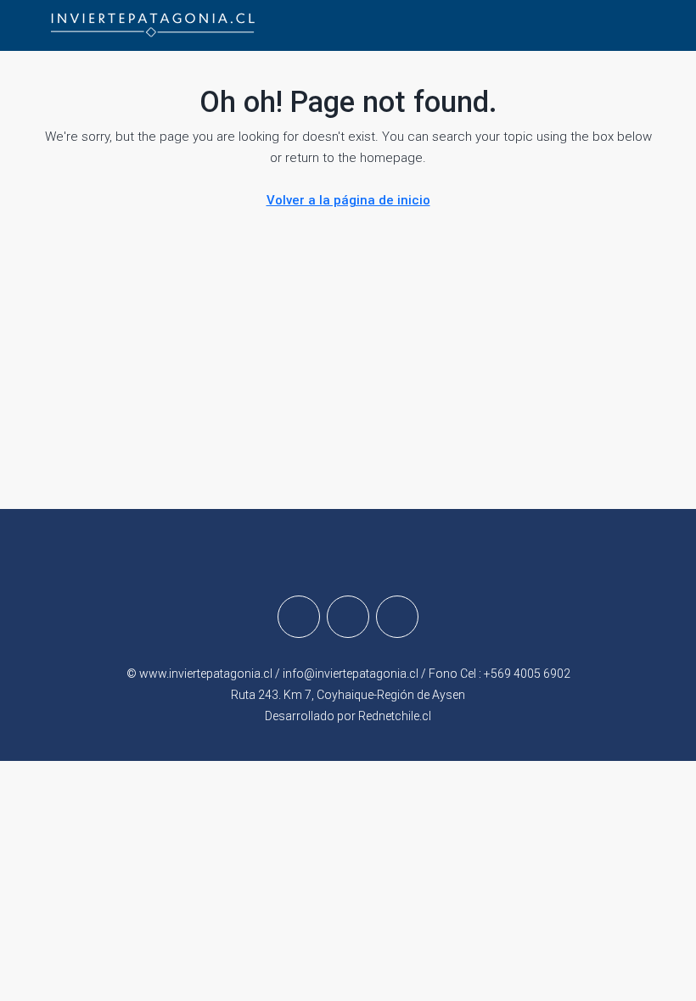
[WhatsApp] (397, 617)
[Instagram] (348, 617)
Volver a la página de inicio (348, 200)
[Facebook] (299, 617)
